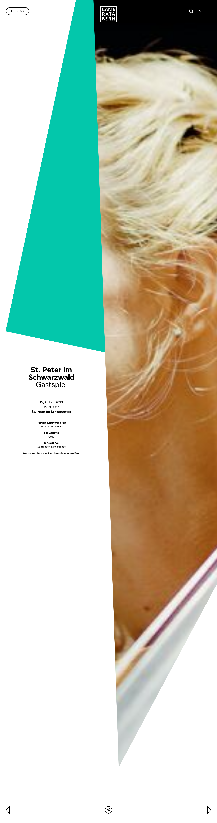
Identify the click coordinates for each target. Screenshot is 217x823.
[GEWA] (108, 14)
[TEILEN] (108, 810)
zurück (19, 11)
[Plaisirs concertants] (209, 809)
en (198, 11)
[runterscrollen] (108, 582)
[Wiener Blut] (8, 809)
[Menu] (207, 11)
